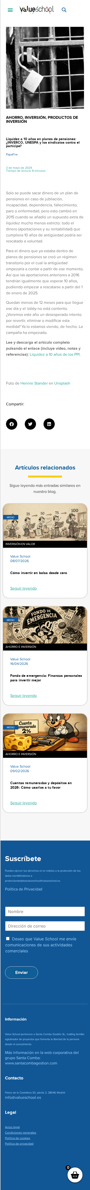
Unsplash (62, 383)
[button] (10, 10)
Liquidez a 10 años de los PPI (55, 354)
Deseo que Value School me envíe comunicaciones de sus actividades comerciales (40, 944)
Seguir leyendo (23, 588)
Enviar (21, 972)
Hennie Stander (34, 383)
